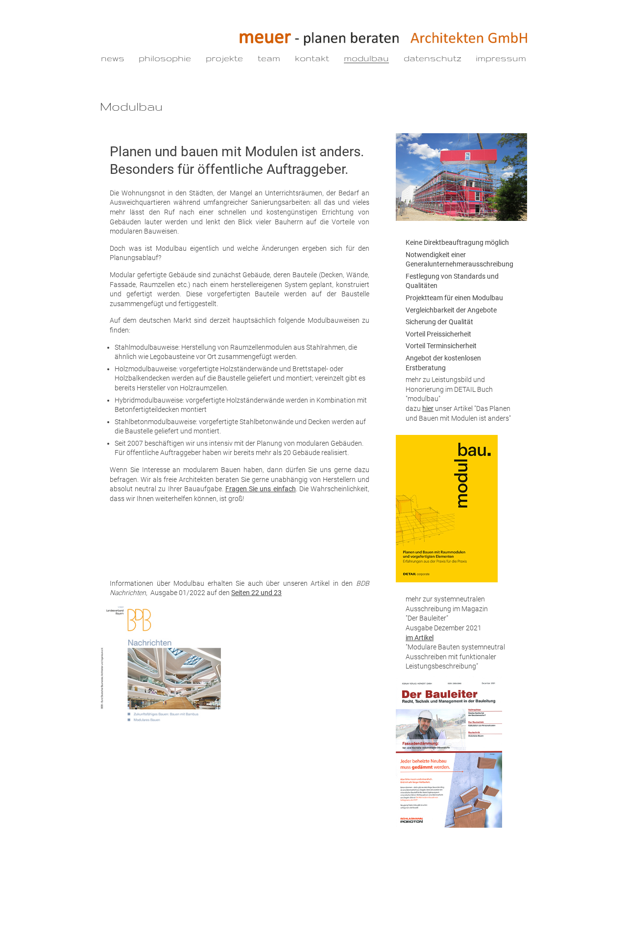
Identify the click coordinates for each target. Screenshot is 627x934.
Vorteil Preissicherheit (438, 334)
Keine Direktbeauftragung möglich (457, 242)
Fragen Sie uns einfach (260, 489)
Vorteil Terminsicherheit (441, 346)
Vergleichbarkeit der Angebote (451, 310)
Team (269, 58)
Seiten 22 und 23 (256, 593)
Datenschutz (432, 58)
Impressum (501, 58)
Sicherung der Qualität (439, 322)
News (112, 58)
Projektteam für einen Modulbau (454, 298)
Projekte (224, 58)
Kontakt (312, 58)
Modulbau (366, 58)
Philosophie (165, 58)
